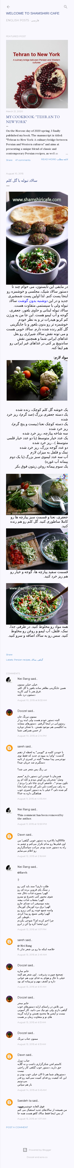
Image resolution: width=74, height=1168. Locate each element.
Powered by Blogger (40, 1149)
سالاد (33, 659)
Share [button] (9, 160)
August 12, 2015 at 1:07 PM (31, 929)
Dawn (21, 834)
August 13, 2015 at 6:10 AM (31, 986)
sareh (21, 746)
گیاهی (40, 659)
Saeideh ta (24, 1100)
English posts (17, 20)
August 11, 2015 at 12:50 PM (32, 824)
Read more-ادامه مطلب (54, 159)
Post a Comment (17, 1127)
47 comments (22, 160)
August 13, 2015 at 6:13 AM (31, 1022)
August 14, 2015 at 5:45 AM (31, 1090)
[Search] (65, 6)
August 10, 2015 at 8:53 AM (32, 700)
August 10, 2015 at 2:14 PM (31, 735)
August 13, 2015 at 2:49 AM (32, 954)
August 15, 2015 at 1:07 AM (31, 1118)
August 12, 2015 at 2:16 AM (31, 856)
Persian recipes (22, 659)
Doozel (22, 711)
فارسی (35, 20)
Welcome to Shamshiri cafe (32, 13)
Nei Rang (23, 678)
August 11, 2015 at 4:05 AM (31, 798)
